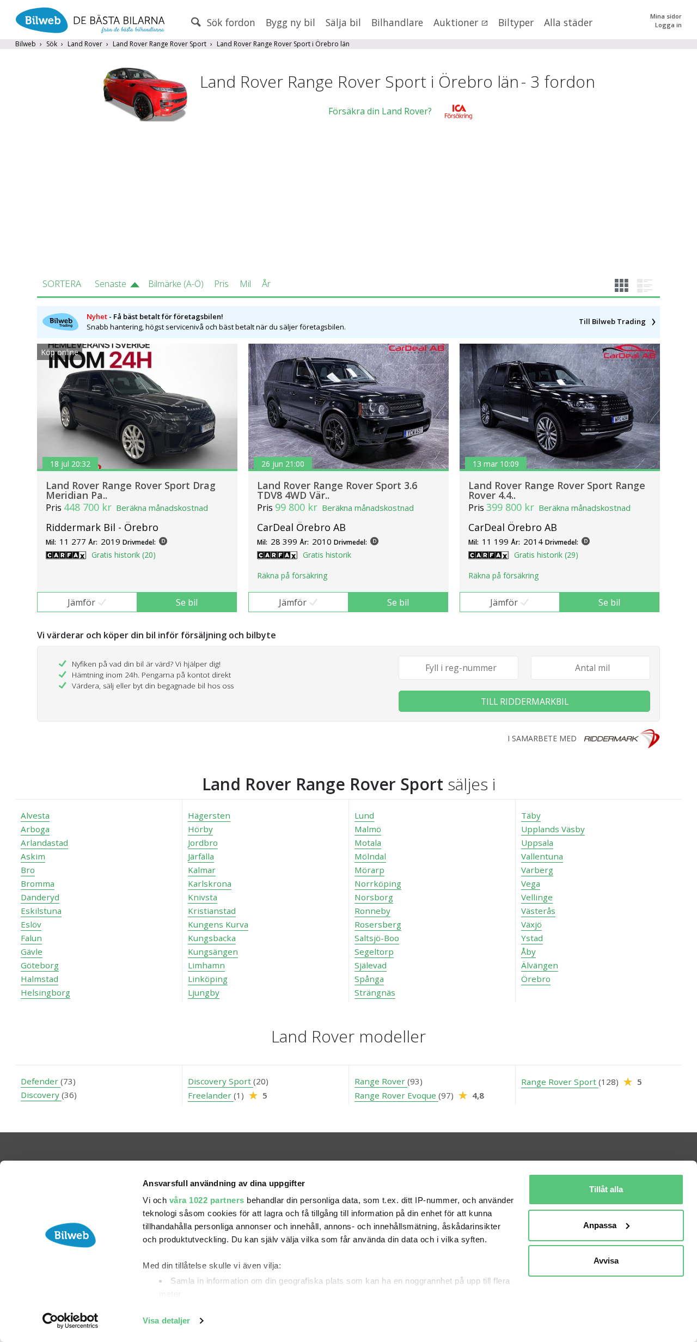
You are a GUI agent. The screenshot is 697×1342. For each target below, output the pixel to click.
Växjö (531, 924)
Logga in (668, 25)
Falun (31, 937)
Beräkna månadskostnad (162, 507)
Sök (51, 43)
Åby (528, 951)
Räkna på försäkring (292, 575)
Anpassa (599, 1225)
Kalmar (202, 869)
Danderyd (40, 897)
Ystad (532, 937)
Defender (40, 1081)
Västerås (538, 910)
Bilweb (25, 43)
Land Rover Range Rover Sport (159, 43)
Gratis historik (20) (123, 555)
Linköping (208, 978)
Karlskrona (209, 883)
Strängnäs (374, 992)
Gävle (31, 951)
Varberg (537, 869)
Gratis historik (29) (546, 555)
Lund (364, 815)
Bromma (37, 883)
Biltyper (516, 22)
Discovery (41, 1094)
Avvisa (606, 1260)
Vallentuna (542, 856)
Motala (367, 842)
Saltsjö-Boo (376, 937)
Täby (531, 815)
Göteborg (40, 965)
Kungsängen (213, 951)
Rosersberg (377, 924)
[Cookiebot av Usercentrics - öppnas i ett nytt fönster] (70, 1321)
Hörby (200, 828)
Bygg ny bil (290, 22)
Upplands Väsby (553, 828)
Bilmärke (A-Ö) (176, 284)
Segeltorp (374, 951)
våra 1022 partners (206, 1200)
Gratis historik (327, 555)
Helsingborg (45, 992)
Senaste (110, 284)
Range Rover (380, 1081)
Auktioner (457, 22)
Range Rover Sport (559, 1081)
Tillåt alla (606, 1189)
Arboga (35, 828)
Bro (28, 869)
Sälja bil (343, 22)
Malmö (367, 828)
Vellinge (537, 897)
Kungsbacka (212, 937)
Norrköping (377, 883)
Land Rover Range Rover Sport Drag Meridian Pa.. (131, 490)
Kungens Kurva (218, 924)
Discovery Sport (220, 1081)
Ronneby (372, 910)
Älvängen (539, 965)
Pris (221, 284)
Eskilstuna (41, 910)
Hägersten (209, 815)
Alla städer (568, 22)
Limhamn (206, 965)
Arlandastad (44, 842)
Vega (530, 883)
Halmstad (39, 978)
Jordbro (203, 842)
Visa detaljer (166, 1320)
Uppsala (537, 842)
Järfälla (201, 856)
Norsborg (373, 897)
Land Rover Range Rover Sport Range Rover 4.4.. (556, 490)
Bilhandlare (397, 22)
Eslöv (31, 924)
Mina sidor (666, 16)
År (266, 284)
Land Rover (85, 43)
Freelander (211, 1095)
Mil (245, 284)
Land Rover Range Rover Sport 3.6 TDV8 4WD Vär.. (337, 490)
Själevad (370, 965)
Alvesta (35, 815)
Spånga (369, 978)
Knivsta (202, 897)
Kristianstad (212, 910)
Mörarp (369, 869)
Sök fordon (229, 22)
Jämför (81, 602)
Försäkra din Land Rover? (380, 111)
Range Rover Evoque (396, 1095)
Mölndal (370, 856)
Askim (33, 856)
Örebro (536, 978)
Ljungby (203, 992)
